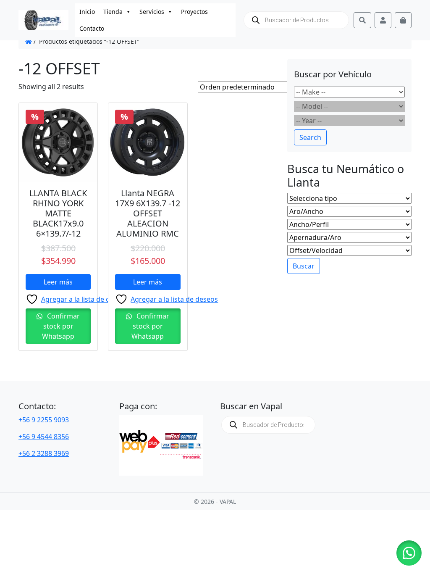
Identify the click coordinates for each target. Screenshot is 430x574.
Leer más (58, 282)
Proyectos (194, 12)
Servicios (151, 12)
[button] (409, 553)
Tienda (113, 12)
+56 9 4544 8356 (43, 436)
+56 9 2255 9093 (43, 419)
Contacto (91, 28)
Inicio (87, 12)
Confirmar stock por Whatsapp (61, 326)
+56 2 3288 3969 (43, 453)
